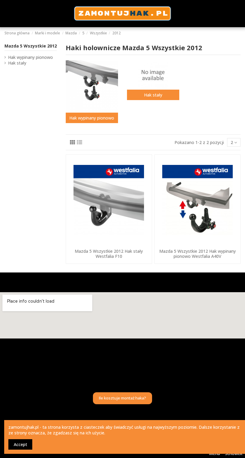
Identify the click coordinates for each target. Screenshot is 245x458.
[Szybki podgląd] (109, 244)
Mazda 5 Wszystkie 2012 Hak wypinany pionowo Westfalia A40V (197, 253)
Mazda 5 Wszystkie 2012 (30, 46)
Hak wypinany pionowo (91, 118)
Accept (20, 444)
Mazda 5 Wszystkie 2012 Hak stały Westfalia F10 (109, 253)
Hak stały (153, 95)
